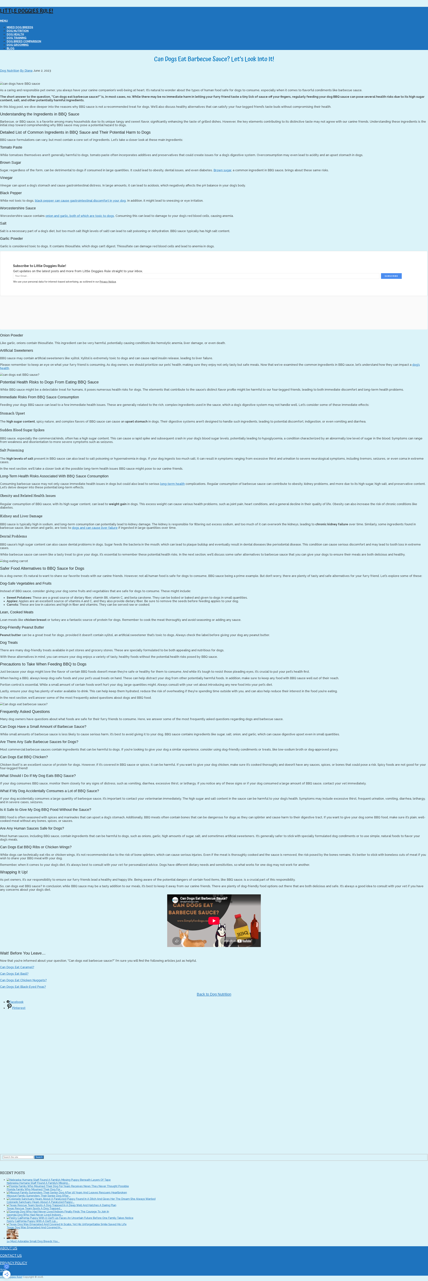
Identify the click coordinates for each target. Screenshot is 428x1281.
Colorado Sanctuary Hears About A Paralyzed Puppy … (40, 1202)
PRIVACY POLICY (13, 1263)
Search (39, 1157)
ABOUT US (8, 1248)
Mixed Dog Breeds (20, 27)
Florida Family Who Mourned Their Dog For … (34, 1189)
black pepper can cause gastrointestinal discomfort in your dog (80, 200)
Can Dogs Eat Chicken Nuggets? (23, 980)
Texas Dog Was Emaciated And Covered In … (34, 1227)
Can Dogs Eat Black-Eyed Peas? (23, 986)
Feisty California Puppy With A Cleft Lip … (32, 1221)
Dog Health (15, 34)
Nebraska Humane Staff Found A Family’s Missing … (38, 1183)
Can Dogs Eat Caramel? (17, 967)
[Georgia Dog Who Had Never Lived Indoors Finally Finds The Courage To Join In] (58, 1211)
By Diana (26, 70)
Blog (10, 48)
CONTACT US (11, 1256)
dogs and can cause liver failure (95, 527)
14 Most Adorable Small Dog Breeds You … (33, 1241)
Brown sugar (222, 170)
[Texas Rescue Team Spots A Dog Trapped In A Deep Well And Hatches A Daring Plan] (61, 1205)
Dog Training (16, 37)
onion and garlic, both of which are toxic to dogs (79, 216)
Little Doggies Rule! (26, 11)
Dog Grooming (18, 44)
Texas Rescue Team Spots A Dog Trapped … (34, 1208)
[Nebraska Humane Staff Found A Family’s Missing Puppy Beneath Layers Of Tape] (59, 1179)
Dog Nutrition (18, 30)
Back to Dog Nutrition (214, 994)
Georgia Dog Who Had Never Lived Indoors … (35, 1214)
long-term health (172, 484)
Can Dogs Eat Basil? (14, 973)
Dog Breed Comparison (24, 41)
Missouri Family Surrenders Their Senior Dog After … (38, 1195)
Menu (4, 20)
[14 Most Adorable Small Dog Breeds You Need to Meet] (12, 1238)
